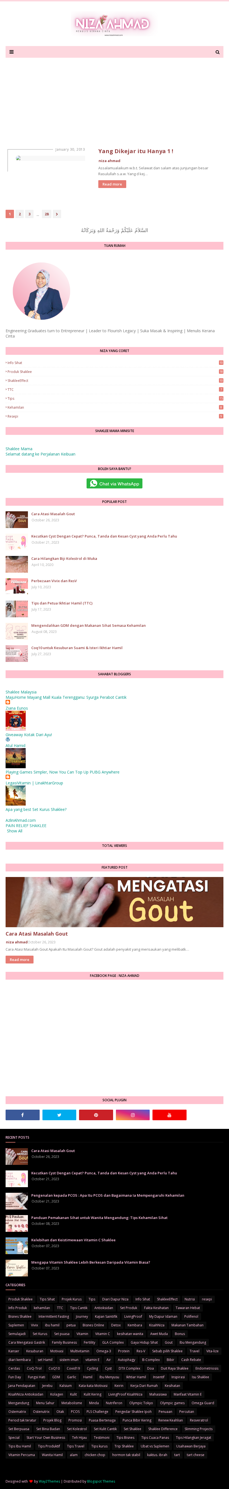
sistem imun (68, 1359)
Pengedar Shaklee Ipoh (133, 1411)
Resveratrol (199, 1420)
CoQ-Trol (34, 1368)
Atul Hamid (15, 745)
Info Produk (17, 1307)
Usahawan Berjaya (191, 1446)
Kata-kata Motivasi (93, 1385)
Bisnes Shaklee (20, 1316)
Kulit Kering (92, 1394)
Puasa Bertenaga (102, 1420)
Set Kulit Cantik (105, 1429)
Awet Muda (159, 1333)
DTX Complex (129, 1368)
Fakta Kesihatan (156, 1307)
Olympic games (172, 1403)
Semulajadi (17, 1333)
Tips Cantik (78, 1307)
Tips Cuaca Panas (155, 1437)
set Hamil (45, 1359)
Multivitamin (79, 1351)
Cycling (92, 1368)
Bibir (170, 1359)
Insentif (158, 1377)
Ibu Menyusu (109, 1377)
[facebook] (23, 1115)
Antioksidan (103, 1307)
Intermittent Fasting (54, 1316)
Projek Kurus (72, 1299)
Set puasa (62, 1333)
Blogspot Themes (101, 1481)
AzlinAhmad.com (21, 820)
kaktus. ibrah (157, 1454)
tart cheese (195, 1454)
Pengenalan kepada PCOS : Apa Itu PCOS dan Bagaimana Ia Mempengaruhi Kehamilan (107, 1195)
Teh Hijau (79, 1437)
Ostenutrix (41, 1411)
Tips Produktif (49, 1446)
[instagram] (133, 1115)
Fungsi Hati (36, 1377)
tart (177, 1454)
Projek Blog (52, 1420)
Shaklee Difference (163, 1429)
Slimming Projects (199, 1429)
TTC (115, 389)
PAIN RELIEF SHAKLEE (26, 825)
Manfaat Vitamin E (188, 1394)
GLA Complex (113, 1342)
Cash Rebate (191, 1359)
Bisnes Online (93, 1325)
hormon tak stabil (126, 1454)
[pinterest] (96, 1115)
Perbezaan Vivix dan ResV (54, 580)
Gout (169, 1342)
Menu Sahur (45, 1403)
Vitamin (82, 1333)
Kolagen (56, 1394)
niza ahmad (109, 160)
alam (74, 1454)
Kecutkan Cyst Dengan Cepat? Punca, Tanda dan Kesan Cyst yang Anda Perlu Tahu (104, 536)
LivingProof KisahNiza (125, 1394)
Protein (124, 1351)
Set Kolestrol (77, 1429)
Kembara (135, 1325)
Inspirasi (178, 1377)
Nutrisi (190, 1299)
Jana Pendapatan (21, 1385)
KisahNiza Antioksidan (25, 1394)
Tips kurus (99, 1446)
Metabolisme (71, 1403)
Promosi (75, 1420)
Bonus (180, 1333)
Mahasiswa (158, 1394)
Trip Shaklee (124, 1446)
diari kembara (19, 1359)
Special (14, 1437)
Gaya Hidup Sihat (144, 1342)
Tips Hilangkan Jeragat (193, 1437)
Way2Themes (49, 1481)
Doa (150, 1368)
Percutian (186, 1411)
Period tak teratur (22, 1420)
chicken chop (95, 1454)
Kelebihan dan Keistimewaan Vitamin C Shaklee (73, 1239)
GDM (56, 1377)
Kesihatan (172, 1385)
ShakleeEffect (115, 380)
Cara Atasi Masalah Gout (53, 513)
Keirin (119, 1385)
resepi (115, 416)
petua (71, 1325)
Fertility (89, 1342)
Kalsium (65, 1385)
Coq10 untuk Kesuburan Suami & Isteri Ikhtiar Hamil (77, 647)
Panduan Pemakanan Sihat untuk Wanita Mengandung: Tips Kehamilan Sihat (99, 1217)
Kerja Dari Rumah (144, 1385)
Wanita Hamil (52, 1454)
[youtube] (169, 1115)
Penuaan (165, 1411)
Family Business (64, 1342)
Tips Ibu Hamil (19, 1446)
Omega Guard (203, 1403)
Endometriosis (206, 1368)
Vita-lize (212, 1351)
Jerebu (47, 1385)
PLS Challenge (97, 1411)
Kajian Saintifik (106, 1316)
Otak (60, 1411)
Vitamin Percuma (21, 1454)
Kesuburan (34, 1351)
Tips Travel (75, 1446)
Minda (94, 1403)
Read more (112, 184)
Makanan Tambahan (187, 1325)
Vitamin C (102, 1333)
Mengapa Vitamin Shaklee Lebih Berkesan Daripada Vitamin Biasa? (90, 1262)
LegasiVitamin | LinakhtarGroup (34, 783)
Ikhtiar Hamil (136, 1377)
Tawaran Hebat (188, 1307)
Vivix (34, 1325)
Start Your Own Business (46, 1437)
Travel (194, 1351)
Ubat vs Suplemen (155, 1446)
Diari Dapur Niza (115, 1299)
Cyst (108, 1368)
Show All (14, 830)
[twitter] (59, 1115)
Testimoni (101, 1437)
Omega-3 (103, 1351)
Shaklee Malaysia (21, 692)
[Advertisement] (114, 100)
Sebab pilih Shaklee (167, 1351)
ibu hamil (52, 1325)
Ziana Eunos (17, 708)
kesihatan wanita (130, 1333)
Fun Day (14, 1377)
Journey (82, 1316)
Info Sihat (115, 362)
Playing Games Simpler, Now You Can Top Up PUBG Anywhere (63, 772)
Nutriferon (114, 1403)
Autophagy (126, 1359)
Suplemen (16, 1325)
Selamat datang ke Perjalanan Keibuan (40, 454)
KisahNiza (156, 1325)
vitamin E (92, 1359)
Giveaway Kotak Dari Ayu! (29, 734)
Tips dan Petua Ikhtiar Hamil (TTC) (61, 603)
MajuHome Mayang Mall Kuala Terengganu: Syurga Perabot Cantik (66, 697)
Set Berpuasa (18, 1429)
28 (47, 213)
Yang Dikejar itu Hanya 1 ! (135, 151)
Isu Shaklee (200, 1377)
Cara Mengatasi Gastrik (26, 1342)
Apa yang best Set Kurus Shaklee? (36, 809)
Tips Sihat (47, 1299)
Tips (115, 398)
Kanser (13, 1351)
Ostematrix (17, 1411)
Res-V (141, 1351)
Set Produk (128, 1307)
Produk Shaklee (115, 371)
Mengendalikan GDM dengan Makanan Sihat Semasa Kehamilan (88, 625)
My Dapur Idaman (163, 1316)
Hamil (87, 1377)
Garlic (71, 1377)
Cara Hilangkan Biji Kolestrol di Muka (64, 558)
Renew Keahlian (170, 1420)
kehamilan (115, 407)
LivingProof (133, 1316)
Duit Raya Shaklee (175, 1368)
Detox (116, 1325)
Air (108, 1359)
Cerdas (14, 1368)
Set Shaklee (132, 1429)
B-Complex (151, 1359)
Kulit (73, 1394)
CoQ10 (54, 1368)
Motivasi (56, 1351)
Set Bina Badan (48, 1429)
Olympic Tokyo (141, 1403)
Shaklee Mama (19, 448)
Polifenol (191, 1316)
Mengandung (18, 1403)
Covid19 (73, 1368)
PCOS (75, 1411)
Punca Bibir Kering (137, 1420)
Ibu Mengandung (193, 1342)
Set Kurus (40, 1333)
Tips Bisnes (125, 1437)
